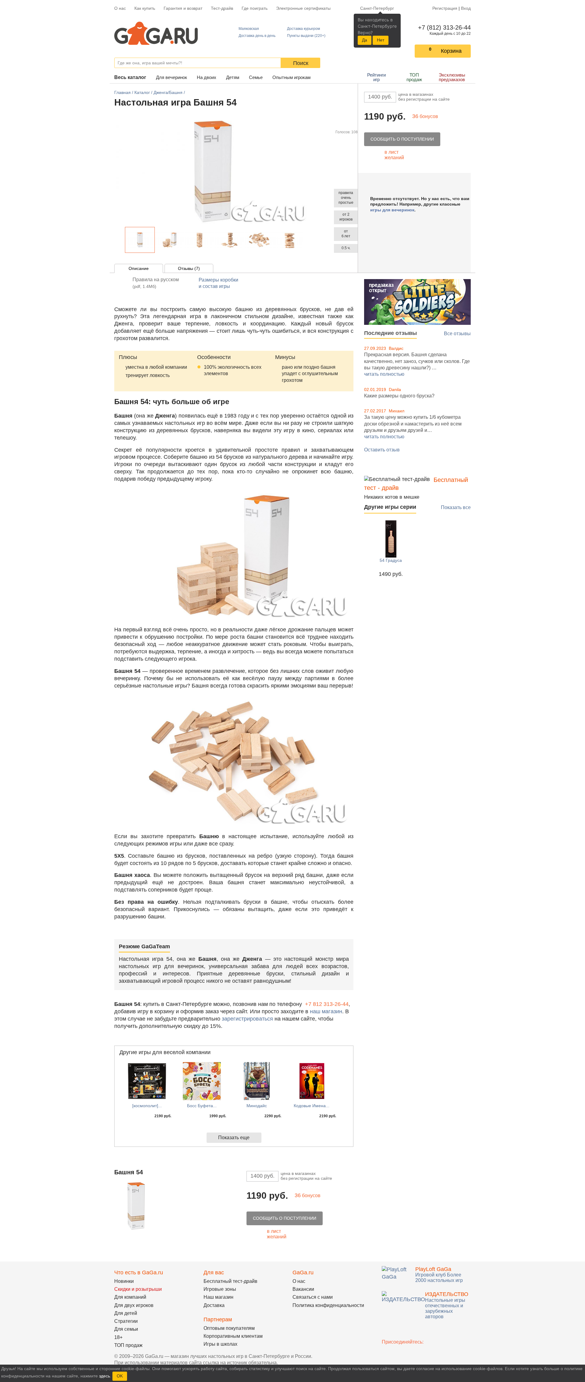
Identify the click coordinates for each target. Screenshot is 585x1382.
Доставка (214, 1305)
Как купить (144, 8)
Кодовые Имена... (311, 1105)
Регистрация (444, 8)
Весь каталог (130, 77)
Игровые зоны (220, 1289)
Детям (232, 77)
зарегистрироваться (247, 1019)
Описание (139, 268)
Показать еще (234, 1137)
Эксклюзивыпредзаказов (452, 77)
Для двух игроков (134, 1305)
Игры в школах (220, 1344)
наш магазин (326, 1011)
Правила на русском (156, 283)
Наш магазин (218, 1297)
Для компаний (130, 1297)
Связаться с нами (312, 1297)
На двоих (206, 77)
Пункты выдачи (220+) (306, 36)
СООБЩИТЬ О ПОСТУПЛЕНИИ (402, 139)
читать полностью (384, 374)
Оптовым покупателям (229, 1328)
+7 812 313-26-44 (327, 1004)
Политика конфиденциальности (328, 1305)
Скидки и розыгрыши (138, 1289)
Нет (380, 40)
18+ (118, 1337)
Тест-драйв (222, 8)
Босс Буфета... (202, 1105)
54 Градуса (391, 560)
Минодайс (256, 1105)
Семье (256, 77)
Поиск (300, 63)
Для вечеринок (171, 77)
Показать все (456, 507)
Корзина (451, 51)
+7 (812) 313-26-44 (443, 27)
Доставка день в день (257, 36)
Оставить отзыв (382, 449)
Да (364, 40)
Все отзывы (457, 333)
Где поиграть (255, 8)
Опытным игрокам (291, 77)
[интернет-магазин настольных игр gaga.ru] (156, 33)
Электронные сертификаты (303, 8)
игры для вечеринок (392, 209)
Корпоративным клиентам (233, 1336)
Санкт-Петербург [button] (377, 8)
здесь (104, 1375)
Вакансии (303, 1289)
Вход (466, 8)
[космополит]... (147, 1105)
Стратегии (126, 1321)
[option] (140, 240)
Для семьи (126, 1329)
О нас (120, 8)
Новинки (124, 1281)
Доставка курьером (303, 29)
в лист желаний (394, 154)
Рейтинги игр (376, 77)
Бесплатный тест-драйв (230, 1281)
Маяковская (249, 29)
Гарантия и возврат (183, 8)
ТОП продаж (414, 77)
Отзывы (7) (189, 268)
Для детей (125, 1313)
